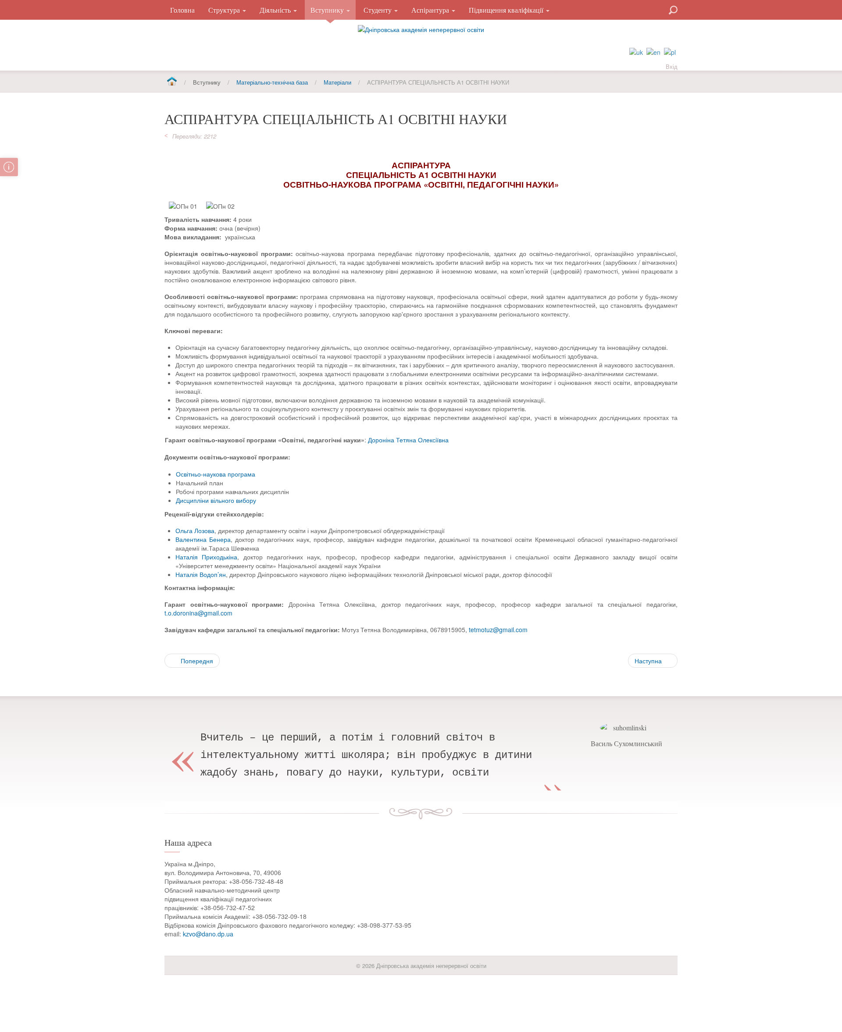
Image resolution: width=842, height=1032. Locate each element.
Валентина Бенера (203, 539)
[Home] (171, 81)
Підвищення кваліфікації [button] (507, 9)
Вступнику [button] (328, 9)
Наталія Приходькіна (206, 556)
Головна (182, 9)
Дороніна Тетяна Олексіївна (408, 439)
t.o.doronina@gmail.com (198, 613)
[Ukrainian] (636, 51)
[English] (653, 51)
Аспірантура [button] (431, 9)
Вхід (672, 66)
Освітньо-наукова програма (215, 474)
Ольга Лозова (194, 530)
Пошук (641, 9)
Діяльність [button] (276, 9)
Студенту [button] (378, 9)
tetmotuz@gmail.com (498, 629)
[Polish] (670, 51)
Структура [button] (225, 9)
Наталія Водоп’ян (200, 574)
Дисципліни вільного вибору (216, 500)
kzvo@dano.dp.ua (208, 933)
